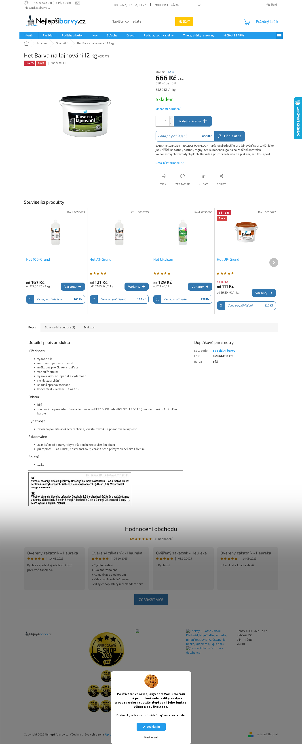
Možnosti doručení (168, 109)
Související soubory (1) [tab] (60, 327)
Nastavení (151, 737)
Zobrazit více (151, 599)
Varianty (70, 286)
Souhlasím (153, 727)
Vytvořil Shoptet (267, 734)
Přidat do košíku (189, 121)
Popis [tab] (32, 327)
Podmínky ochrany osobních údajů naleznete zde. (151, 715)
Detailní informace (168, 163)
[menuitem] (28, 35)
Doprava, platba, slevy (130, 5)
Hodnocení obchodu (151, 528)
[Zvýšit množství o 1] (171, 118)
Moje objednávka (167, 5)
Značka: (59, 63)
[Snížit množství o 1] (171, 123)
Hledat (184, 21)
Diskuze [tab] (89, 327)
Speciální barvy (224, 351)
